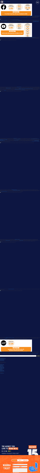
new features (20, 20)
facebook (11, 353)
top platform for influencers (3, 20)
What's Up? (14, 468)
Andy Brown (8, 1)
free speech (18, 138)
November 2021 (2, 368)
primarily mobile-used (32, 37)
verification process (14, 189)
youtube (32, 353)
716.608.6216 (4, 453)
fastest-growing (25, 351)
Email (13, 466)
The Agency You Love (3, 358)
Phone (21, 466)
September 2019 (2, 371)
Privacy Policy (15, 453)
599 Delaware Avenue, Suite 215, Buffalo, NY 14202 (10, 453)
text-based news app (36, 21)
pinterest (23, 353)
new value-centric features (16, 190)
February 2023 (2, 366)
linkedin (19, 353)
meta (21, 353)
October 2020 (2, 370)
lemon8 (17, 353)
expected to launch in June (7, 22)
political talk (15, 138)
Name (13, 464)
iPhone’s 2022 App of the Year (10, 337)
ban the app (23, 89)
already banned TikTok (18, 89)
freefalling (6, 338)
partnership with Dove (4, 191)
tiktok (28, 353)
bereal (9, 353)
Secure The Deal (2, 359)
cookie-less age (8, 240)
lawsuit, (5, 90)
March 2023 (1, 366)
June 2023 (1, 365)
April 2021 (1, 369)
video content (21, 240)
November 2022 (2, 367)
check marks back (2, 140)
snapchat (26, 353)
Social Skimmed (2, 360)
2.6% (23, 37)
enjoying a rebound (17, 239)
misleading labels (36, 140)
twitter (30, 353)
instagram (14, 353)
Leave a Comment (35, 353)
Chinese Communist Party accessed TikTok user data (26, 88)
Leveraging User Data (3, 358)
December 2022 (2, 367)
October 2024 (2, 364)
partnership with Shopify (19, 38)
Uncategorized (4, 353)
